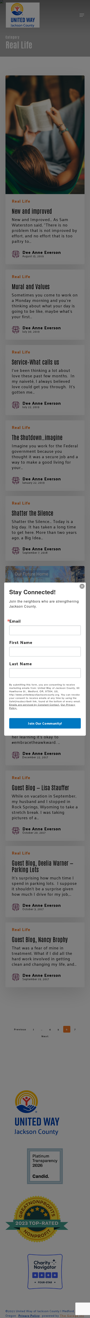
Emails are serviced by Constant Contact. (34, 704)
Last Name (20, 664)
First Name (20, 642)
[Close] (82, 586)
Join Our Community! (45, 723)
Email (15, 621)
